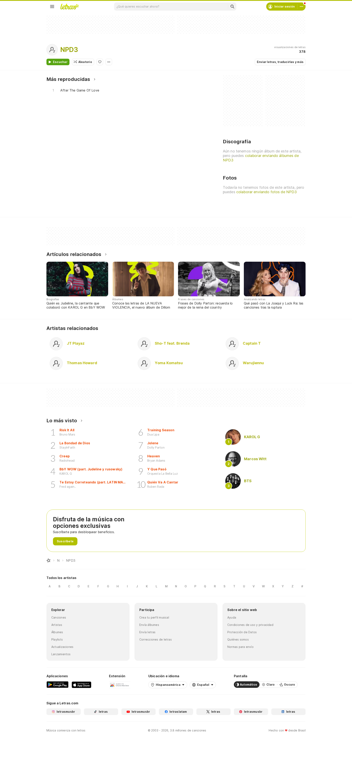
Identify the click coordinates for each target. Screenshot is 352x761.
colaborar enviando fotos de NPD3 (266, 192)
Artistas (56, 624)
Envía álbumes (149, 624)
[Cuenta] (301, 6)
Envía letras (147, 632)
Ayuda (231, 617)
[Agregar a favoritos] (100, 62)
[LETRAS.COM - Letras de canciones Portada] (69, 6)
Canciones (58, 617)
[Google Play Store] (57, 684)
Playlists (57, 639)
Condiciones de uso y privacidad (250, 624)
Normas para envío (240, 647)
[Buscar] (232, 6)
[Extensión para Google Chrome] (119, 684)
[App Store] (81, 684)
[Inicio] (48, 560)
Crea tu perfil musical (154, 617)
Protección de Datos (242, 632)
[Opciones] (109, 62)
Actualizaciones (62, 647)
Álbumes (57, 632)
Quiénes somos (238, 639)
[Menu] (52, 6)
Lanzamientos (61, 654)
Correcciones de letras (155, 639)
